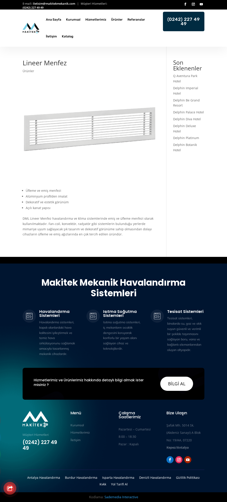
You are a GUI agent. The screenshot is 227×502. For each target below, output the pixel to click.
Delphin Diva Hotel (187, 119)
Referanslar (136, 19)
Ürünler (117, 19)
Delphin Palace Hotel (188, 112)
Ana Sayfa (53, 19)
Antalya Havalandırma (43, 477)
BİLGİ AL (176, 384)
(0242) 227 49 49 (33, 8)
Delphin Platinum (186, 138)
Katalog (67, 36)
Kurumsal (73, 19)
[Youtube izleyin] (201, 4)
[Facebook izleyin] (185, 4)
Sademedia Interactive (121, 497)
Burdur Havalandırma (81, 477)
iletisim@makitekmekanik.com (54, 4)
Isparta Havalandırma (118, 477)
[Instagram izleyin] (193, 4)
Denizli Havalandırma (155, 477)
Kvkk (103, 484)
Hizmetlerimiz (95, 19)
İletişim (51, 36)
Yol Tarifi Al (119, 484)
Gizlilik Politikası (188, 477)
